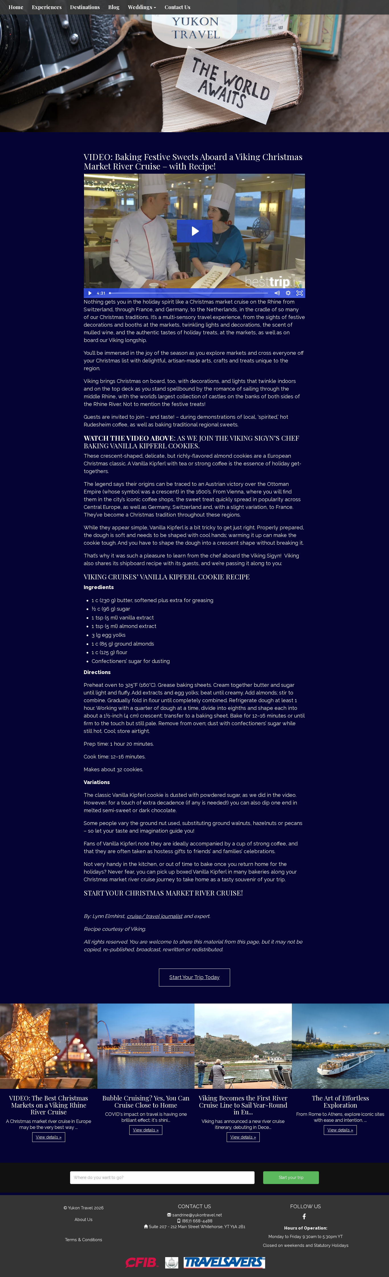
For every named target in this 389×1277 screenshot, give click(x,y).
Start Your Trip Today (194, 977)
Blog (114, 7)
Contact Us (177, 7)
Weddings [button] (140, 7)
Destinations (85, 7)
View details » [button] (49, 1137)
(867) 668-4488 (197, 1220)
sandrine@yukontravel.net (197, 1214)
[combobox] (162, 1177)
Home (16, 7)
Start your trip (291, 1177)
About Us (84, 1219)
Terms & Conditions (83, 1239)
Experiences (47, 7)
